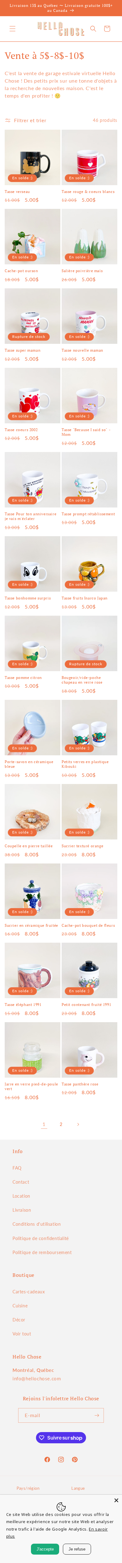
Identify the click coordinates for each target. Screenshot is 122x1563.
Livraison (22, 1210)
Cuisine (20, 1305)
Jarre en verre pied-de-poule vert (31, 1086)
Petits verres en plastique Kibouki (85, 764)
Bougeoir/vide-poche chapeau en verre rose (82, 680)
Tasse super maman (22, 350)
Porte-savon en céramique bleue (29, 764)
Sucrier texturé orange (82, 846)
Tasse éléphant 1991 (23, 1004)
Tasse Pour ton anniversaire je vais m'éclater (30, 516)
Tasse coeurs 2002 (21, 429)
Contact (21, 1182)
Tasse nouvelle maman (82, 350)
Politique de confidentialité (41, 1238)
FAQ (17, 1168)
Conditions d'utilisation (37, 1224)
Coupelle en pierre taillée (29, 846)
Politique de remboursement (42, 1252)
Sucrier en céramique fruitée (31, 925)
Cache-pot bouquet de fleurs (88, 925)
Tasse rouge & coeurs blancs (88, 191)
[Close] (116, 1500)
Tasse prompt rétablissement (88, 514)
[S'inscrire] (97, 1415)
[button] (12, 29)
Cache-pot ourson (21, 270)
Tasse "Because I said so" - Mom (86, 432)
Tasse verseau (17, 191)
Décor (19, 1319)
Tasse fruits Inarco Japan (85, 598)
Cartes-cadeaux (29, 1291)
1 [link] (44, 1124)
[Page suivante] (78, 1124)
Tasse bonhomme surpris (28, 598)
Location (21, 1196)
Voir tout (22, 1333)
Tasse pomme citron (23, 677)
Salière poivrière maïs (82, 270)
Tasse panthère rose (80, 1084)
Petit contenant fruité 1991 (86, 1004)
